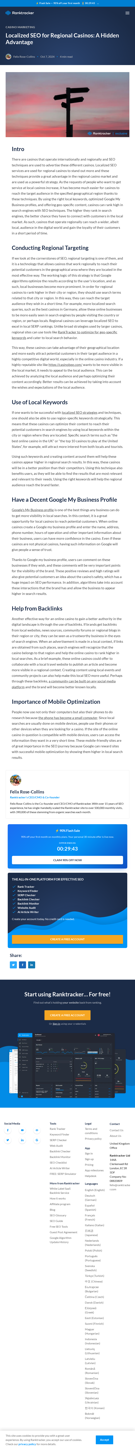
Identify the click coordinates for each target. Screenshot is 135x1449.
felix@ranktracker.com (120, 1187)
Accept (104, 1439)
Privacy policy (93, 1138)
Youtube (22, 1130)
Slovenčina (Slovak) (91, 1380)
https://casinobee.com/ (65, 365)
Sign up (89, 1159)
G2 (36, 1140)
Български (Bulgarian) (92, 1289)
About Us (115, 1135)
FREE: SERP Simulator (63, 1173)
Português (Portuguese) (93, 1258)
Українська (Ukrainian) (92, 1400)
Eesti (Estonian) (94, 1318)
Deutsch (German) (91, 1197)
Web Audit (56, 1145)
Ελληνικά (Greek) (90, 1310)
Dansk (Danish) (94, 1302)
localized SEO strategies (79, 412)
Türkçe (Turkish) (94, 1275)
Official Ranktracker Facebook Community (36, 1130)
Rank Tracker (57, 1128)
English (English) (95, 1190)
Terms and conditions (91, 1131)
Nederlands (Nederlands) (93, 1242)
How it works (58, 1198)
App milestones (94, 1170)
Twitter (7, 1140)
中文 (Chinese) (94, 1281)
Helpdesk (90, 1175)
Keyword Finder (59, 1134)
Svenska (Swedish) (91, 1268)
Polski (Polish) (93, 1250)
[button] (127, 13)
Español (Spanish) (90, 1207)
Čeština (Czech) (94, 1296)
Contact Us (116, 1130)
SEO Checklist (58, 1162)
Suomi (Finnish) (94, 1323)
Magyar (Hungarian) (92, 1331)
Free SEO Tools (59, 1226)
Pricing (89, 1164)
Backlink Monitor (60, 1156)
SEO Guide (56, 1221)
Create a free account (67, 1015)
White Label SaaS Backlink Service (60, 1190)
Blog (52, 1209)
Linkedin (22, 1140)
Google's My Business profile (33, 510)
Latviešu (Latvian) (90, 1361)
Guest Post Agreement (63, 1232)
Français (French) (90, 1217)
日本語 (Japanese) (91, 1233)
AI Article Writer (60, 1168)
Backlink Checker (60, 1151)
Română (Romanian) (92, 1370)
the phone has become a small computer (67, 718)
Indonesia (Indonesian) (92, 1341)
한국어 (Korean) (95, 1408)
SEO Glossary (58, 1215)
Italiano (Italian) (94, 1225)
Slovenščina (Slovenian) (92, 1390)
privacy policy (27, 1444)
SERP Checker (58, 1140)
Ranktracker (20, 13)
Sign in (56, 1023)
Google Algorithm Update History (60, 1240)
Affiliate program (60, 1204)
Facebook (7, 1130)
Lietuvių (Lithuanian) (92, 1351)
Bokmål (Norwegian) (92, 1415)
